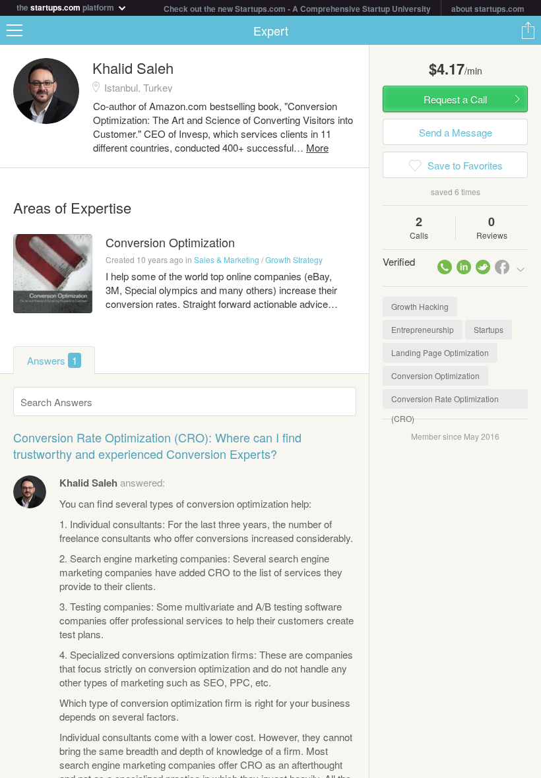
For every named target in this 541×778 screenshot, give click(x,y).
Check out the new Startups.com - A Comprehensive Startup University (297, 9)
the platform (66, 6)
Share (528, 30)
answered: (112, 482)
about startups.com (488, 9)
